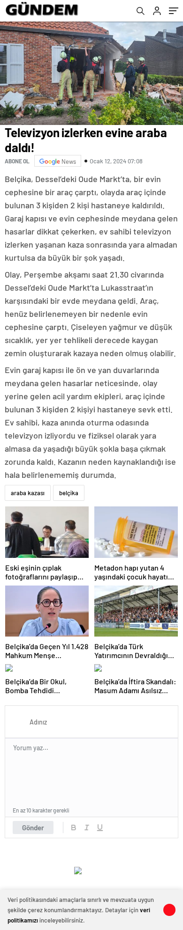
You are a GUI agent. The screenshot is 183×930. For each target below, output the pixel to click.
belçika (68, 493)
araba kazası (28, 493)
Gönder (33, 827)
